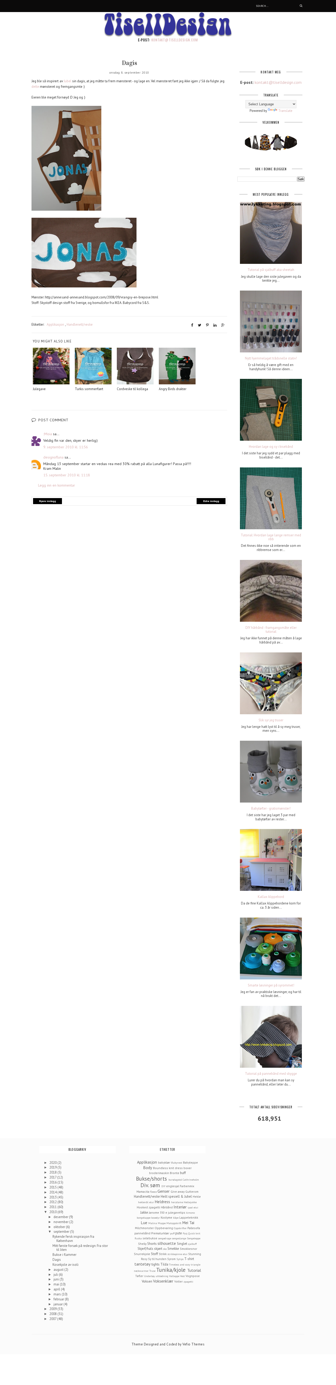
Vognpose (193, 1276)
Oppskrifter (180, 1228)
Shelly (142, 1244)
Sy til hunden (157, 1259)
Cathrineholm (191, 1179)
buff (183, 1173)
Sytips (179, 1259)
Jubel (67, 81)
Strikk (163, 1254)
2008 (53, 1314)
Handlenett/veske (80, 324)
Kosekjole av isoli (65, 1264)
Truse (152, 1271)
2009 (53, 1309)
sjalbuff (192, 1244)
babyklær (164, 1162)
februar (59, 1299)
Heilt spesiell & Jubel (176, 1196)
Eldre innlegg (211, 501)
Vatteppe (174, 1276)
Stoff (154, 1254)
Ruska (138, 1238)
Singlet (182, 1243)
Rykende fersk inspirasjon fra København (73, 1238)
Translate (285, 110)
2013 (53, 1197)
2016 (53, 1182)
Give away (178, 1191)
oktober (60, 1227)
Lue (144, 1222)
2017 (53, 1177)
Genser (164, 1191)
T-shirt (189, 1259)
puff (172, 1233)
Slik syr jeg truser (271, 720)
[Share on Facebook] (192, 325)
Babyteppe (190, 1162)
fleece (153, 1191)
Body (147, 1167)
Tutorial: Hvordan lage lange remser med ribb (271, 537)
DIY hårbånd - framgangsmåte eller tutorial (271, 630)
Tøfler (139, 1276)
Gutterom (191, 1191)
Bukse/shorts (151, 1178)
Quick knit (194, 1233)
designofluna (53, 457)
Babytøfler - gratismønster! (271, 808)
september (62, 1231)
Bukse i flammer (64, 1254)
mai (57, 1284)
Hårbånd (167, 1207)
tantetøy (142, 1264)
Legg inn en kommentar (56, 485)
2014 (53, 1192)
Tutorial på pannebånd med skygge (271, 1074)
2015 (53, 1187)
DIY (163, 1186)
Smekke (173, 1248)
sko (165, 1249)
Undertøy (149, 1276)
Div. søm (150, 1185)
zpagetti (188, 1281)
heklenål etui (146, 1202)
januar (59, 1304)
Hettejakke (190, 1202)
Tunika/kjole (171, 1269)
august (59, 1269)
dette (35, 86)
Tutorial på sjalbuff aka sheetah (271, 270)
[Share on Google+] (223, 325)
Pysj (185, 1233)
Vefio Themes (193, 1344)
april (57, 1289)
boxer (187, 1168)
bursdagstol (175, 1179)
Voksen (147, 1281)
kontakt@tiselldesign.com (174, 39)
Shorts (152, 1243)
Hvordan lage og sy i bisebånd (271, 447)
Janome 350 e (158, 1212)
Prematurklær (160, 1233)
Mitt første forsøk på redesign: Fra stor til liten (80, 1248)
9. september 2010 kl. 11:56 (65, 447)
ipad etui (193, 1207)
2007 (53, 1319)
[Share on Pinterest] (207, 325)
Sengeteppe (193, 1238)
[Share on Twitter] (199, 325)
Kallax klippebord (271, 897)
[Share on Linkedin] (215, 325)
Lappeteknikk (188, 1217)
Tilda (164, 1264)
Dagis (56, 1259)
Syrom (171, 1259)
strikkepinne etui (177, 1254)
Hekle (197, 1196)
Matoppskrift (173, 1223)
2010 (53, 1212)
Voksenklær (163, 1281)
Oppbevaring (164, 1228)
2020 (53, 1162)
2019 (53, 1167)
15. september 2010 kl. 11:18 (66, 475)
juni (57, 1279)
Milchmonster (144, 1228)
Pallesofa (193, 1228)
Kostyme (166, 1217)
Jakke (144, 1212)
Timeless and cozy (179, 1264)
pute (178, 1233)
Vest (182, 1276)
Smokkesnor (188, 1249)
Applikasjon (55, 324)
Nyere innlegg (47, 501)
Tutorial (194, 1270)
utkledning (162, 1276)
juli (56, 1274)
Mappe (162, 1223)
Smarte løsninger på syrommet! (271, 985)
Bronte (174, 1173)
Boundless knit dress (168, 1168)
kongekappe (143, 1217)
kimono (190, 1212)
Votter (178, 1281)
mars (58, 1294)
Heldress (162, 1201)
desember (61, 1217)
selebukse (150, 1238)
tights (155, 1264)
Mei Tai (188, 1222)
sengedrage (164, 1238)
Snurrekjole (142, 1254)
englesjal (172, 1186)
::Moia (47, 434)
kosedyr (155, 1217)
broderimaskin (159, 1173)
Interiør (180, 1206)
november (61, 1222)
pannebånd (142, 1233)
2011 (53, 1207)
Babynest (176, 1162)
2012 (53, 1202)
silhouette (167, 1243)
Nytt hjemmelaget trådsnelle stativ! (271, 358)
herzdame (177, 1202)
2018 (53, 1172)
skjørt (158, 1248)
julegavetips (176, 1212)
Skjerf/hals (145, 1248)
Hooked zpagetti (148, 1207)
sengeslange (179, 1238)
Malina (152, 1223)
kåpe (175, 1217)
